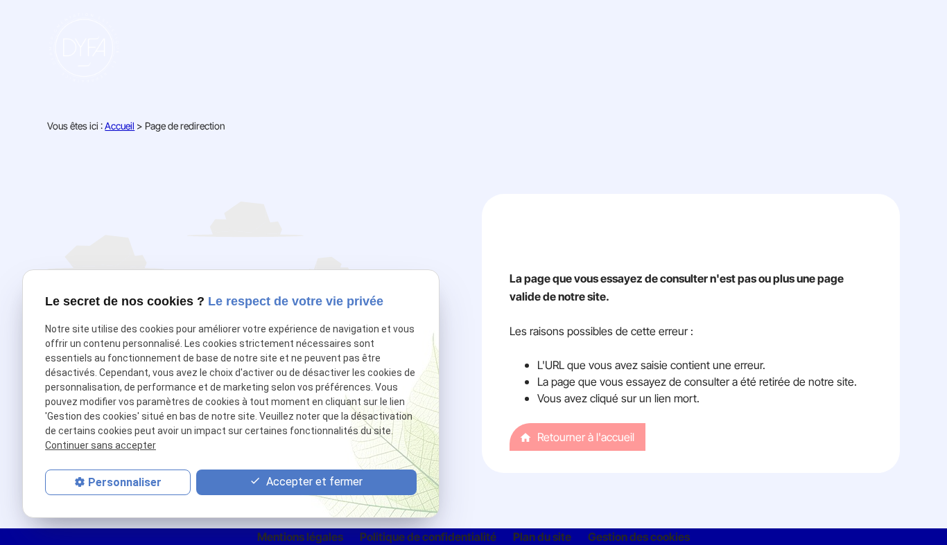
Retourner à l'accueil (576, 437)
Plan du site (542, 536)
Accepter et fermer (313, 481)
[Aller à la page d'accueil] (86, 48)
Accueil (119, 125)
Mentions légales (300, 536)
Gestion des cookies (639, 536)
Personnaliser (125, 482)
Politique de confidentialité (428, 536)
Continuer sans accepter (100, 445)
